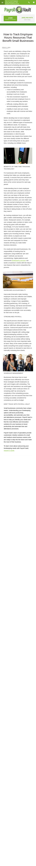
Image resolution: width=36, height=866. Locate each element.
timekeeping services (19, 260)
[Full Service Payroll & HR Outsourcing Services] (18, 9)
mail (33, 2)
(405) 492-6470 (27, 18)
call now (29, 2)
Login (10, 18)
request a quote (9, 450)
